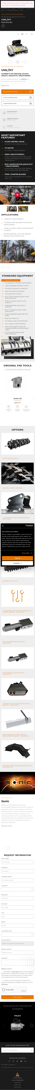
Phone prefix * (6, 940)
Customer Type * (6, 931)
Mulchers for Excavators (12, 10)
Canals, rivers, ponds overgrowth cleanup (18, 229)
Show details (26, 553)
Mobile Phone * (6, 949)
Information (15, 971)
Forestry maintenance (13, 219)
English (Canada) (18, 1058)
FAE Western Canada (5, 8)
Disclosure (4, 984)
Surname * (4, 867)
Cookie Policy (17, 1084)
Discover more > (6, 826)
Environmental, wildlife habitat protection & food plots (17, 235)
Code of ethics (17, 1087)
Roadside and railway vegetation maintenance (18, 224)
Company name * (6, 876)
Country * (4, 885)
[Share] (32, 34)
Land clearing (21, 8)
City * (3, 913)
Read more (5, 85)
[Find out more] (3, 26)
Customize (16, 563)
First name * (5, 858)
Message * (4, 958)
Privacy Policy (6, 969)
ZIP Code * (4, 904)
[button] (10, 62)
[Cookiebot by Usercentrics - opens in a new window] (25, 526)
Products (13, 8)
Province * (4, 894)
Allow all (17, 558)
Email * (3, 922)
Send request (17, 997)
